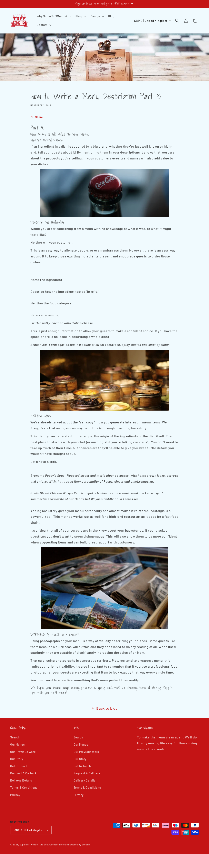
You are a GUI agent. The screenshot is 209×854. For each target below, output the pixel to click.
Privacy (15, 795)
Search (15, 737)
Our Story (16, 759)
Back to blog (107, 708)
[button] (53, 16)
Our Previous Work (23, 752)
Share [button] (39, 117)
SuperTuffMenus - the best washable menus (44, 844)
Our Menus (17, 744)
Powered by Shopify (79, 844)
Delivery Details (21, 780)
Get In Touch (19, 766)
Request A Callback (23, 773)
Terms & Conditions (24, 787)
